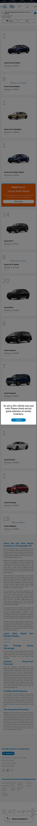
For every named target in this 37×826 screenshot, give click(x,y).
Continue (18, 420)
